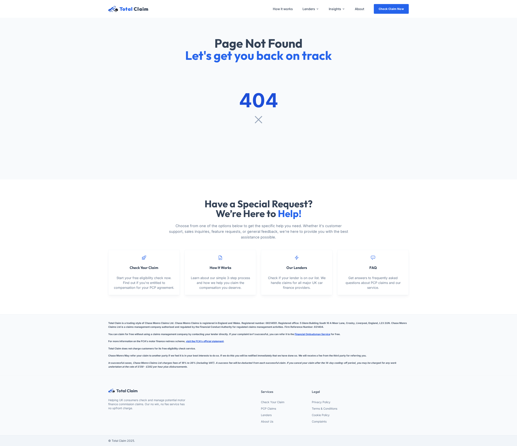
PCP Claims (268, 408)
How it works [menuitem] (283, 9)
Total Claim (127, 390)
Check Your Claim (272, 402)
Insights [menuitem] (335, 9)
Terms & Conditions (324, 408)
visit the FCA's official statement (205, 341)
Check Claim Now (391, 9)
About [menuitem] (359, 9)
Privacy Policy (321, 402)
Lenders (266, 415)
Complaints (319, 421)
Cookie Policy (321, 415)
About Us (267, 421)
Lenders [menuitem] (309, 9)
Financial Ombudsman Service (312, 334)
